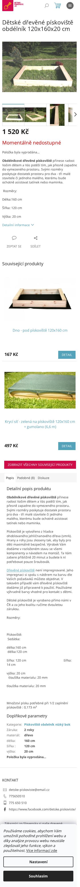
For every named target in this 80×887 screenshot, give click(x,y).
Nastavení (38, 861)
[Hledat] (46, 5)
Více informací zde (41, 850)
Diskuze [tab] (43, 478)
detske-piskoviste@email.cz (29, 790)
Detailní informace (16, 225)
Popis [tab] (10, 478)
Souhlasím (38, 876)
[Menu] (70, 5)
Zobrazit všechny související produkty (40, 465)
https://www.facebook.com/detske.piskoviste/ (42, 809)
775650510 (17, 796)
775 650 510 (18, 803)
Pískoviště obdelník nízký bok (47, 724)
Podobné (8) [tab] (26, 478)
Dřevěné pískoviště (21, 570)
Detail (67, 355)
